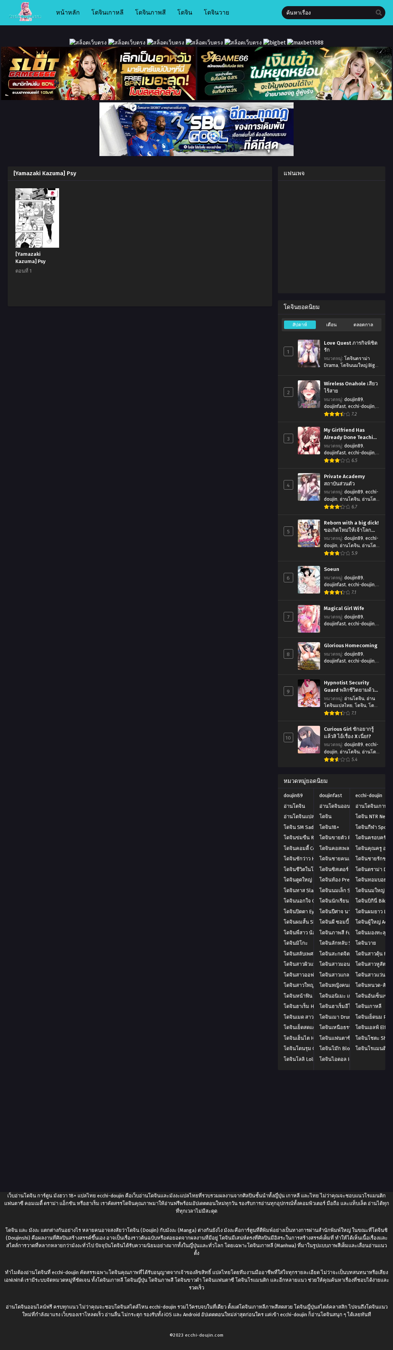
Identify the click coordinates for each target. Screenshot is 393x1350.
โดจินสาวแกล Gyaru (341, 975)
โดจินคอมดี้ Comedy (306, 848)
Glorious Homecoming (350, 646)
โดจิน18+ (329, 827)
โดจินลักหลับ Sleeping (343, 943)
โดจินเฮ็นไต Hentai (304, 1038)
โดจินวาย (365, 943)
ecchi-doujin (361, 406)
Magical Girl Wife (344, 608)
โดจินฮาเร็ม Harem (304, 1006)
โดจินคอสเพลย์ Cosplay (345, 848)
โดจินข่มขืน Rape (303, 837)
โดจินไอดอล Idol (338, 1059)
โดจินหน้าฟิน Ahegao (307, 996)
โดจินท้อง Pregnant (341, 880)
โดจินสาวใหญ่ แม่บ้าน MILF (313, 985)
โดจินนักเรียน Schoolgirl (346, 901)
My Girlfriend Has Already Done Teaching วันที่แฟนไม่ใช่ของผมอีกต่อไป (351, 434)
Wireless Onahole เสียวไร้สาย (351, 387)
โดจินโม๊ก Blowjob (339, 1048)
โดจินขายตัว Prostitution (347, 837)
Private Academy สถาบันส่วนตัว (344, 480)
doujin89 (353, 399)
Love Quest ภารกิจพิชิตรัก (351, 347)
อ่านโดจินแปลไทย (304, 816)
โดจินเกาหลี (368, 1006)
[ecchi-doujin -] (25, 19)
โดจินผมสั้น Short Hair (308, 922)
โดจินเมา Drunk (336, 1017)
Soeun (331, 569)
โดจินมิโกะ (296, 943)
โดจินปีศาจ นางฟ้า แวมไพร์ (348, 911)
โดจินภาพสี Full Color (343, 933)
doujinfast (335, 406)
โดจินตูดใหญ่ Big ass (307, 880)
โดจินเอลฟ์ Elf (370, 1027)
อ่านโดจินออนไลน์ (339, 806)
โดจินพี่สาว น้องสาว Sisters (313, 933)
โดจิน (360, 705)
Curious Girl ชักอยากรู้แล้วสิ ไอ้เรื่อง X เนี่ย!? (349, 733)
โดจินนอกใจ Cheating (308, 901)
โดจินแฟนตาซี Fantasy (344, 1038)
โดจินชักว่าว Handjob (307, 859)
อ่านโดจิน (350, 499)
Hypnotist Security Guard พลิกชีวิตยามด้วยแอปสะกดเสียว (350, 687)
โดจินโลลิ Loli (299, 1059)
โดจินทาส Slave (301, 890)
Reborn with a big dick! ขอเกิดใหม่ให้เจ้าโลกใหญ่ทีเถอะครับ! (351, 527)
